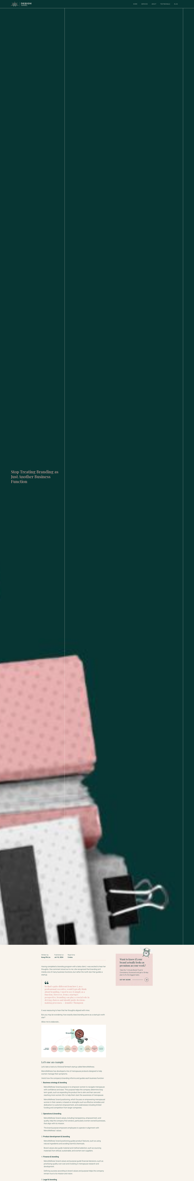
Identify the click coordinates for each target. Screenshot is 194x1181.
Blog (176, 4)
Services (144, 4)
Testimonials (165, 4)
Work (135, 4)
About (154, 4)
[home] (21, 4)
